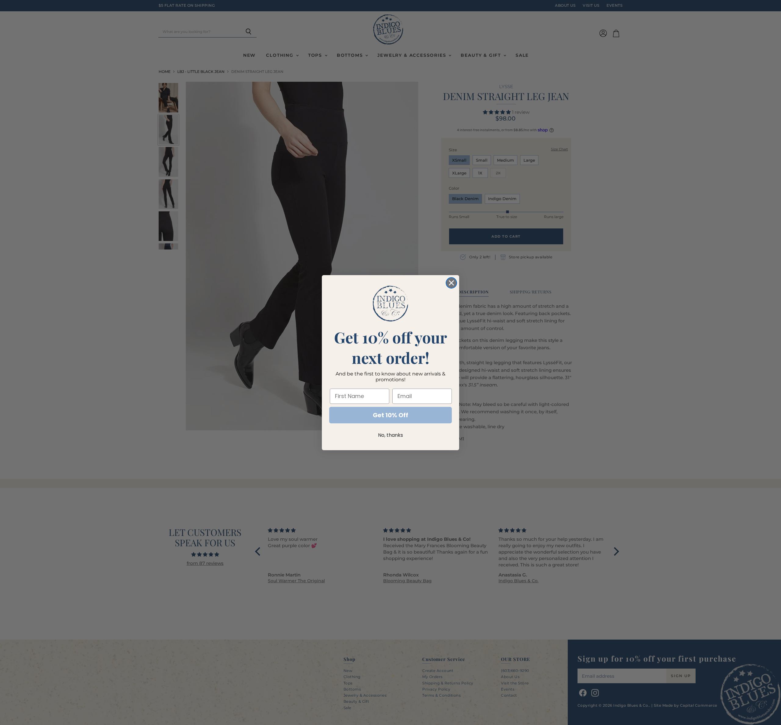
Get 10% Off (390, 415)
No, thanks (390, 435)
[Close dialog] (451, 283)
